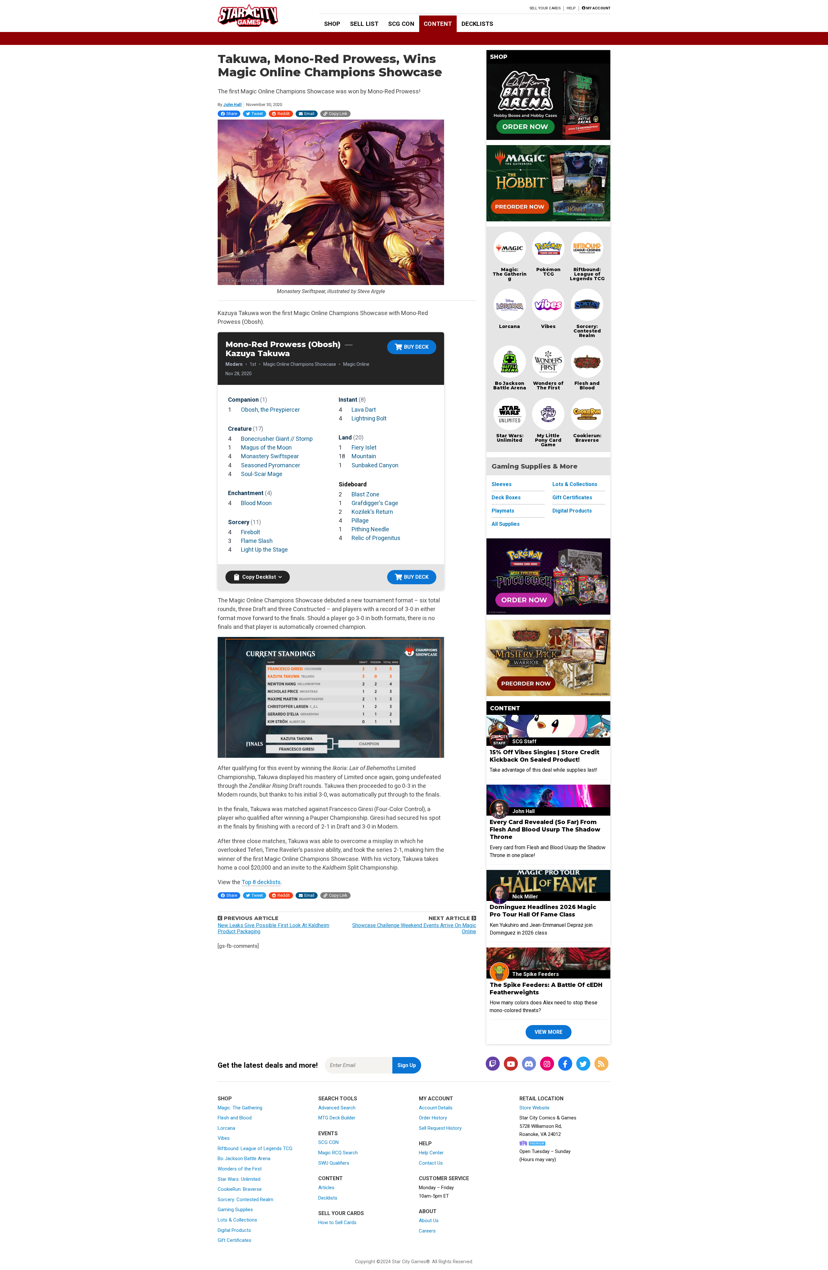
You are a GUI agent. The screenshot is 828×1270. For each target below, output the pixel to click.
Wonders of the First (240, 1169)
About (428, 1211)
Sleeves (502, 484)
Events (328, 1133)
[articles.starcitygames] (601, 1064)
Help (571, 8)
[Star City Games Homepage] (258, 15)
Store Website (534, 1108)
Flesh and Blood (587, 385)
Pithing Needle (370, 529)
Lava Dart (364, 409)
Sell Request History (440, 1128)
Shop (332, 23)
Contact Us (431, 1163)
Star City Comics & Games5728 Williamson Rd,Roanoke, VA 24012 (547, 1126)
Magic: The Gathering (510, 274)
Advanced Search (336, 1108)
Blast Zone (365, 494)
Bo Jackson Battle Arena (509, 385)
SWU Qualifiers (333, 1163)
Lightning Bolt (369, 418)
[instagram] (547, 1064)
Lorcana (509, 326)
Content (438, 23)
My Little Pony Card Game (548, 440)
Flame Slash (257, 540)
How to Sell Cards (337, 1222)
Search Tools (337, 1098)
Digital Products (572, 511)
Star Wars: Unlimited (509, 438)
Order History (433, 1118)
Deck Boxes (506, 497)
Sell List (364, 23)
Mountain (364, 456)
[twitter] (583, 1064)
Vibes (548, 326)
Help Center (431, 1153)
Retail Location (541, 1098)
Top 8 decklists (261, 882)
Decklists (477, 23)
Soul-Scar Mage (261, 474)
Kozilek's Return (372, 511)
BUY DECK (416, 347)
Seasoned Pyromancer (270, 465)
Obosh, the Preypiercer (270, 409)
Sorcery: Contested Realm (587, 330)
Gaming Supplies (235, 1209)
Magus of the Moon (266, 447)
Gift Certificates (572, 497)
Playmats (503, 511)
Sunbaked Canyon (375, 465)
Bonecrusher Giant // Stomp (277, 438)
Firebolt (250, 532)
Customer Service (444, 1178)
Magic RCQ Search (338, 1153)
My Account (436, 1098)
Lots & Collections (574, 484)
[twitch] (493, 1064)
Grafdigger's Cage (375, 503)
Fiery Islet (364, 447)
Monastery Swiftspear (270, 456)
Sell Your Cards (545, 8)
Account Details (435, 1108)
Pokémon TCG (548, 272)
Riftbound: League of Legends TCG (587, 274)
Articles (326, 1188)
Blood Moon (256, 503)
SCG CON (401, 23)
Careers (427, 1231)
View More (548, 1032)
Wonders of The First (548, 385)
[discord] (529, 1064)
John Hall (232, 104)
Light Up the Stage (264, 549)
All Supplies (506, 524)
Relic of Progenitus (376, 537)
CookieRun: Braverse (240, 1189)
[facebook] (565, 1064)
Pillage (360, 520)
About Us (429, 1220)
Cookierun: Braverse (587, 438)
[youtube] (511, 1064)
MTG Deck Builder (336, 1118)
